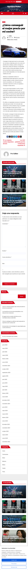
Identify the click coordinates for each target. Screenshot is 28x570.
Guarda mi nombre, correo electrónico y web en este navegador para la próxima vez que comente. (13, 272)
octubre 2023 (5, 431)
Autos (5, 169)
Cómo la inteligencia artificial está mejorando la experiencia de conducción (13, 538)
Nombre (4, 250)
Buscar (4, 291)
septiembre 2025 (6, 372)
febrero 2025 (5, 393)
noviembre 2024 (6, 403)
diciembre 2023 (6, 424)
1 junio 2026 (7, 510)
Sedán (3, 468)
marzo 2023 (5, 434)
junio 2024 (4, 407)
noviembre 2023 (6, 427)
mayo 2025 (5, 386)
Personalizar (14, 563)
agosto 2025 (5, 376)
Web (3, 263)
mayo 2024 (5, 410)
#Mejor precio (10, 39)
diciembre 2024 (6, 400)
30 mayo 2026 (7, 540)
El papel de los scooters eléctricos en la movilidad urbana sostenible (13, 202)
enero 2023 (5, 438)
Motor (3, 457)
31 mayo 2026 (7, 525)
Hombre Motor (14, 6)
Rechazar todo (14, 567)
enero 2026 (5, 362)
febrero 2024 (5, 417)
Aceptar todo (14, 560)
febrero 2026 (5, 358)
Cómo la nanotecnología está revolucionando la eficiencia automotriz (12, 173)
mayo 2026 (5, 348)
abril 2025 (4, 389)
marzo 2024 (5, 414)
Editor (10, 36)
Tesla (3, 471)
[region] (14, 558)
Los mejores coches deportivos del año (8, 141)
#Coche (18, 37)
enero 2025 (5, 396)
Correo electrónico (6, 257)
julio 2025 (4, 379)
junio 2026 (4, 344)
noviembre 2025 (6, 365)
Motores (4, 461)
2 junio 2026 (7, 496)
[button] (23, 13)
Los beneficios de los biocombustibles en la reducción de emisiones (12, 187)
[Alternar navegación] (13, 13)
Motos (3, 464)
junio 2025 (4, 382)
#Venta (15, 39)
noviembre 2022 (6, 441)
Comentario (5, 223)
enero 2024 (5, 421)
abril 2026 (4, 351)
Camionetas (5, 454)
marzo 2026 (5, 355)
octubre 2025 (5, 369)
